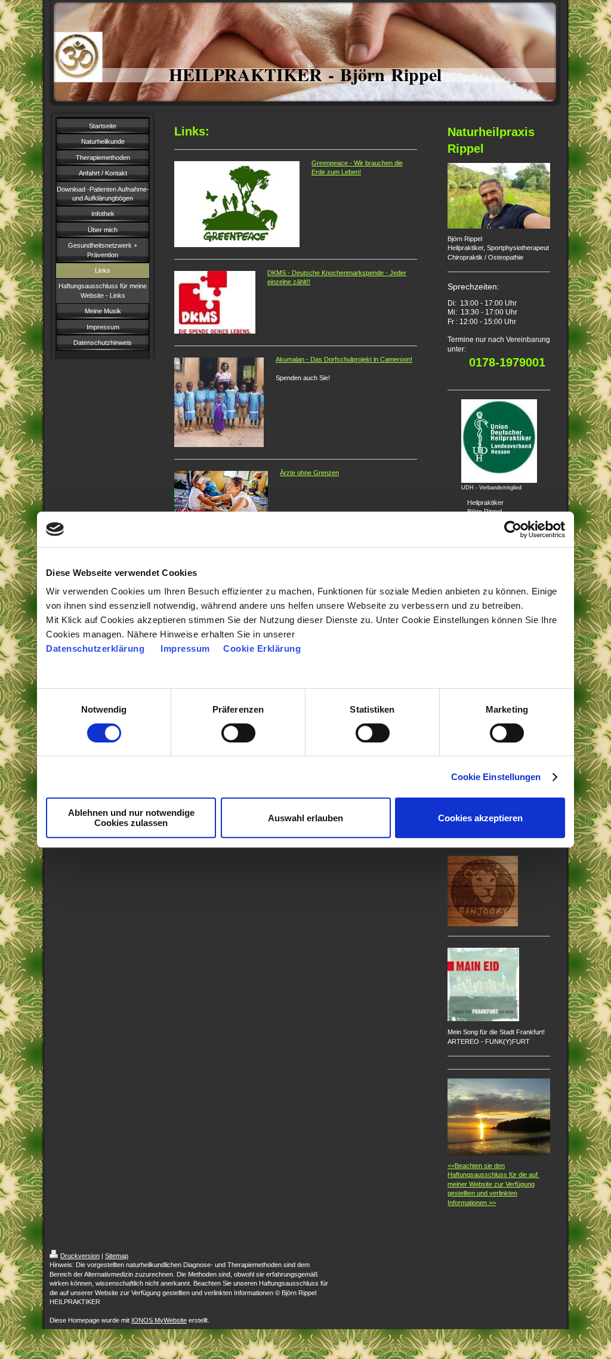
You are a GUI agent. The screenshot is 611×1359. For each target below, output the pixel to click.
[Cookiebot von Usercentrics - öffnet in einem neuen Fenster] (513, 529)
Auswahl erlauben (305, 818)
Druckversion (80, 1255)
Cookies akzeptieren (480, 818)
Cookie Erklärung (262, 648)
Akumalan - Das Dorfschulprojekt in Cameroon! (344, 359)
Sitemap (116, 1255)
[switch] (238, 732)
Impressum (186, 648)
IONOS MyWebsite (159, 1320)
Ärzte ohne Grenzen (309, 472)
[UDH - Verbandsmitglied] (499, 441)
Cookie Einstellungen (496, 777)
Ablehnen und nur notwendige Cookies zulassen (131, 818)
